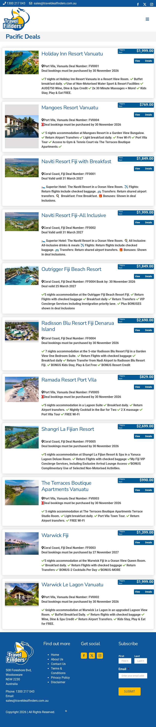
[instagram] (151, 4)
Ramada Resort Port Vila (68, 379)
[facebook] (137, 4)
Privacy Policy (60, 677)
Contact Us (58, 664)
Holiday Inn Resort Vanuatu (72, 53)
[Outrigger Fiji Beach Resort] (22, 275)
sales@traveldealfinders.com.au (54, 3)
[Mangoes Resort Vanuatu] (22, 126)
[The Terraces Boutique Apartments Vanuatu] (22, 492)
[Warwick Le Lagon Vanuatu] (22, 594)
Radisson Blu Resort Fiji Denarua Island (77, 326)
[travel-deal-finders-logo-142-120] (16, 9)
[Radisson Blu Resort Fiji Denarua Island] (22, 331)
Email (124, 669)
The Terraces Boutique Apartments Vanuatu (66, 486)
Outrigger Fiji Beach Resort (71, 269)
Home (55, 655)
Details (148, 61)
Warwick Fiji (54, 535)
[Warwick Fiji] (22, 543)
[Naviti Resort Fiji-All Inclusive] (22, 221)
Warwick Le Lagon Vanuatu (72, 584)
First (121, 656)
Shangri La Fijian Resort (67, 429)
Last (137, 656)
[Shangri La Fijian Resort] (22, 437)
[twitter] (144, 4)
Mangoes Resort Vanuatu (69, 107)
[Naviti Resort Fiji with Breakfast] (22, 167)
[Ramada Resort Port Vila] (22, 389)
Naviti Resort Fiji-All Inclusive (73, 215)
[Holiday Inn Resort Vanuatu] (22, 62)
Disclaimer (58, 682)
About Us (57, 659)
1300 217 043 (16, 3)
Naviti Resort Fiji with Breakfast (76, 161)
